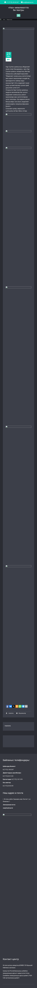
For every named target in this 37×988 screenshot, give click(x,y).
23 (8, 54)
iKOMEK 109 (22, 965)
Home (4, 19)
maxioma (10, 713)
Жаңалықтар (9, 19)
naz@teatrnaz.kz (8, 808)
